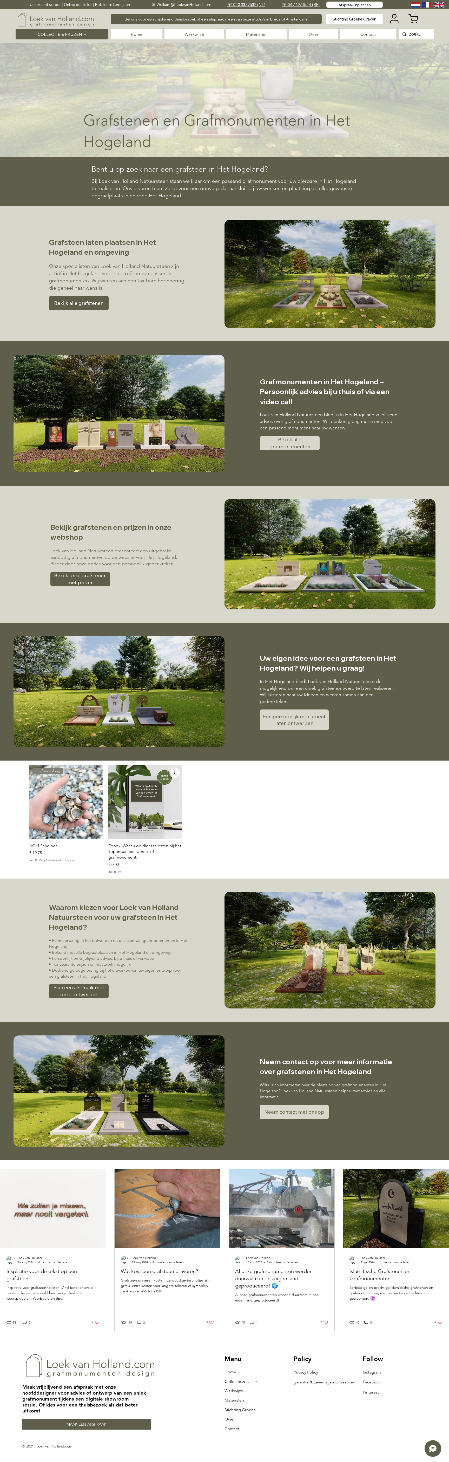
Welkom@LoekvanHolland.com (183, 4)
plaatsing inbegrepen (59, 860)
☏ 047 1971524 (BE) (301, 4)
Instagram (372, 1372)
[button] (216, 19)
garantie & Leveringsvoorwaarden (324, 1382)
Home (230, 1371)
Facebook (372, 1382)
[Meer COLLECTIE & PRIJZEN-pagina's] (85, 34)
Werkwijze (233, 1390)
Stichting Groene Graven (243, 1409)
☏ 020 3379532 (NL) (246, 4)
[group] (224, 819)
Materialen (234, 1400)
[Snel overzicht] (145, 802)
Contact (231, 1428)
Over (228, 1419)
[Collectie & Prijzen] (256, 1381)
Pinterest (371, 1392)
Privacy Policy (306, 1372)
